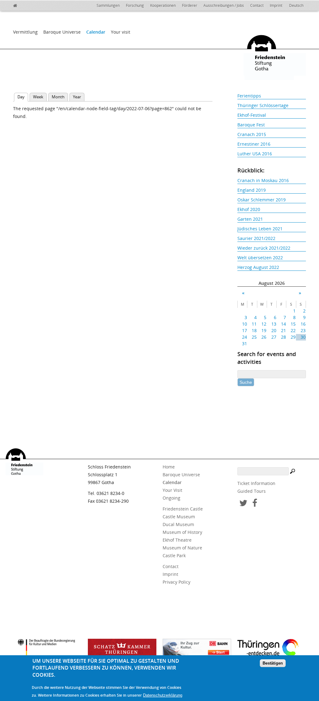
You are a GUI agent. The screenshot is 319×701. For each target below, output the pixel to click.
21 (283, 330)
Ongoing (171, 498)
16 (303, 324)
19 (263, 330)
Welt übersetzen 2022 (260, 258)
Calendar (95, 32)
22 (293, 330)
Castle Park (174, 555)
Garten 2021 (250, 219)
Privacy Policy (176, 582)
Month (58, 97)
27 (273, 337)
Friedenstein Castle (183, 509)
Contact (257, 5)
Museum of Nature (182, 548)
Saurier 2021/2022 (256, 238)
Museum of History (182, 532)
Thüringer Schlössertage (262, 105)
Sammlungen (108, 5)
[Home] (28, 4)
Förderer (189, 5)
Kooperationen (163, 5)
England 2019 (251, 190)
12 (263, 324)
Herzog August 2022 (258, 267)
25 (254, 337)
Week (38, 97)
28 (283, 337)
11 (254, 324)
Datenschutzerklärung (162, 695)
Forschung (135, 5)
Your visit (120, 32)
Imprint (276, 5)
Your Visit (172, 490)
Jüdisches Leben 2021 (260, 229)
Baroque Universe (62, 32)
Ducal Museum (178, 524)
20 (273, 330)
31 (244, 343)
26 (263, 337)
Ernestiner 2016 (253, 144)
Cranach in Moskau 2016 (263, 180)
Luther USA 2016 (254, 154)
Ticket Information (256, 483)
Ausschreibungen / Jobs (223, 5)
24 (244, 337)
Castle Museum (179, 517)
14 (283, 324)
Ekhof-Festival (251, 115)
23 (303, 330)
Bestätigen (273, 663)
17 (244, 330)
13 (273, 324)
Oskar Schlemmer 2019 (261, 200)
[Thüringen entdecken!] (271, 649)
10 (244, 324)
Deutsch (296, 5)
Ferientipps (249, 96)
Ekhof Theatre (177, 540)
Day (22, 97)
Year (77, 97)
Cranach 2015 (251, 134)
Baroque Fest (251, 125)
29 (293, 337)
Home (169, 467)
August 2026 (272, 283)
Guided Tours (251, 491)
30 (303, 337)
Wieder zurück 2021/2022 (263, 248)
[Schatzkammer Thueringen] (122, 650)
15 (293, 324)
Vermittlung (25, 32)
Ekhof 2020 (248, 209)
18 (254, 330)
